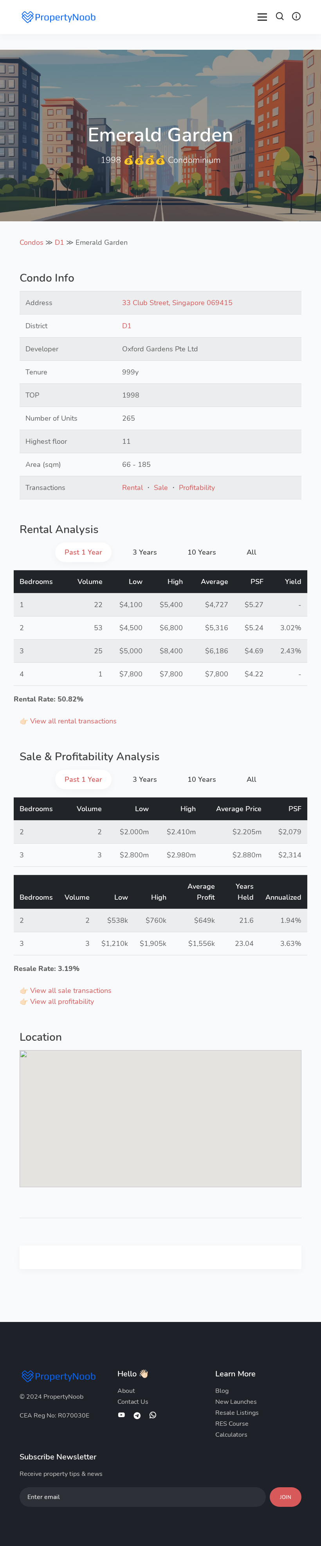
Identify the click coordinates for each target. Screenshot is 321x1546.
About (126, 1391)
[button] (280, 17)
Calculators (231, 1434)
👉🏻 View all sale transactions (66, 990)
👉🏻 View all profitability (57, 1001)
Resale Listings (237, 1413)
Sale (161, 487)
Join (285, 1497)
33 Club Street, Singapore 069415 (177, 302)
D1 (59, 242)
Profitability (197, 487)
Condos (31, 242)
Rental (132, 487)
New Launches (236, 1402)
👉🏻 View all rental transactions (68, 721)
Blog (222, 1391)
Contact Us (132, 1402)
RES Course (232, 1423)
